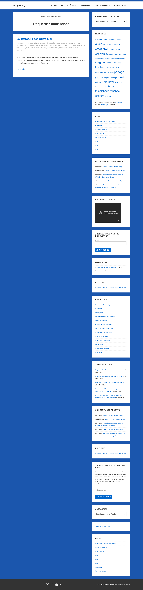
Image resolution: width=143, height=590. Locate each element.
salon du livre (119, 82)
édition (108, 96)
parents (112, 72)
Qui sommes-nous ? (102, 5)
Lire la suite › (21, 69)
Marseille (108, 67)
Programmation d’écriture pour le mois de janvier (110, 376)
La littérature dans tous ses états (105, 316)
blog (104, 44)
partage (40, 45)
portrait (119, 77)
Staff (96, 141)
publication (99, 82)
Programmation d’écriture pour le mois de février (109, 370)
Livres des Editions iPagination (69, 43)
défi (108, 49)
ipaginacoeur (120, 58)
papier (106, 72)
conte (118, 44)
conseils (114, 44)
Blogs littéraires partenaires (103, 324)
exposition (110, 54)
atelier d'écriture (110, 40)
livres (103, 67)
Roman (59, 45)
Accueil (54, 5)
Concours (108, 44)
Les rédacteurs (99, 344)
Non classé (98, 352)
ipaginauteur (103, 62)
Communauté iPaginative (102, 340)
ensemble (101, 53)
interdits (112, 58)
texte (111, 86)
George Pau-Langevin (66, 48)
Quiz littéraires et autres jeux (104, 328)
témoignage (102, 91)
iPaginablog (19, 5)
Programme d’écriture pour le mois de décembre (109, 382)
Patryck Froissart (50, 45)
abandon (97, 39)
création (100, 49)
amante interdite (40, 48)
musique (116, 67)
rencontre (109, 81)
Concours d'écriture (101, 320)
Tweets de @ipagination (102, 526)
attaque (119, 39)
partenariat (99, 77)
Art (101, 39)
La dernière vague (117, 63)
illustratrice (101, 58)
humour (123, 54)
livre (97, 67)
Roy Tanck (118, 102)
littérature (67, 45)
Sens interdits (98, 86)
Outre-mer (30, 48)
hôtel (96, 58)
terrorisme (105, 86)
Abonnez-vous (103, 497)
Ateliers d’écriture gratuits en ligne (105, 121)
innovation (106, 58)
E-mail (97, 240)
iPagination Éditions (69, 5)
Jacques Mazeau (52, 48)
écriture (99, 95)
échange (115, 91)
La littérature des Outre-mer (34, 38)
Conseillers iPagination (102, 348)
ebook (119, 49)
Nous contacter (120, 5)
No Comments (21, 45)
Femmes (117, 54)
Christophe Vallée (78, 45)
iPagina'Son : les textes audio (104, 332)
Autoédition (85, 5)
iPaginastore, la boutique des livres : (106, 267)
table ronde (21, 48)
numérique (99, 72)
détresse (113, 49)
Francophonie (99, 312)
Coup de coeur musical (102, 336)
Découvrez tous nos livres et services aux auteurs (110, 287)
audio (98, 44)
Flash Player (104, 104)
